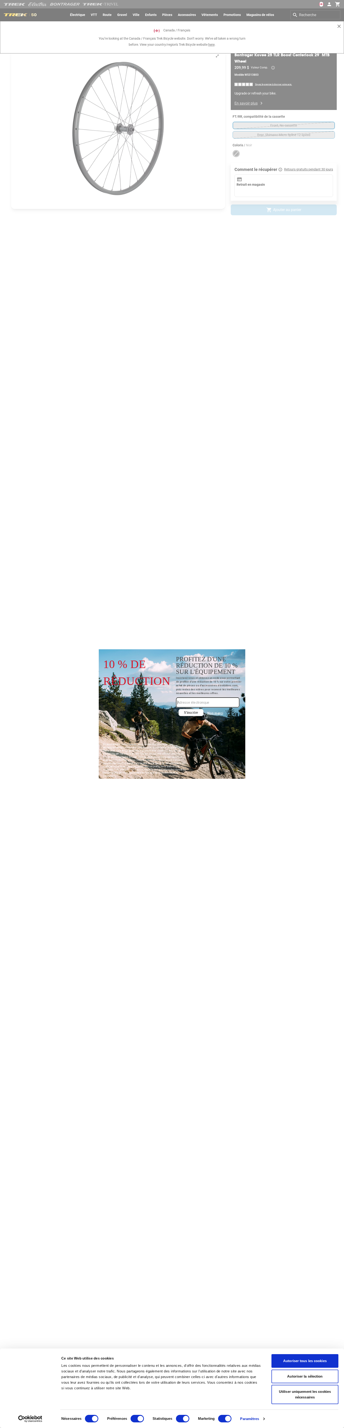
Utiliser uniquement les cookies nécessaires (305, 1394)
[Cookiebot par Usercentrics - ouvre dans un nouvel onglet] (30, 1418)
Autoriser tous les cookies (305, 1361)
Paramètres (249, 1419)
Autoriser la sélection (304, 1376)
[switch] (137, 1418)
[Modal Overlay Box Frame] (172, 714)
